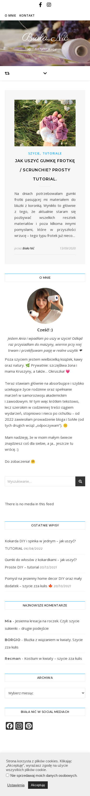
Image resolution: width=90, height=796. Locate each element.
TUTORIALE (52, 153)
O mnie (10, 15)
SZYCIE (34, 153)
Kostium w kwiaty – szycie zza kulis (53, 658)
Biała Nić (45, 37)
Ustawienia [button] (15, 785)
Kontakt (27, 15)
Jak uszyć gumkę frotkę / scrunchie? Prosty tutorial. (45, 170)
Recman (13, 658)
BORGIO (12, 640)
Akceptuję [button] (38, 785)
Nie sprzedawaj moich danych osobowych (43, 775)
